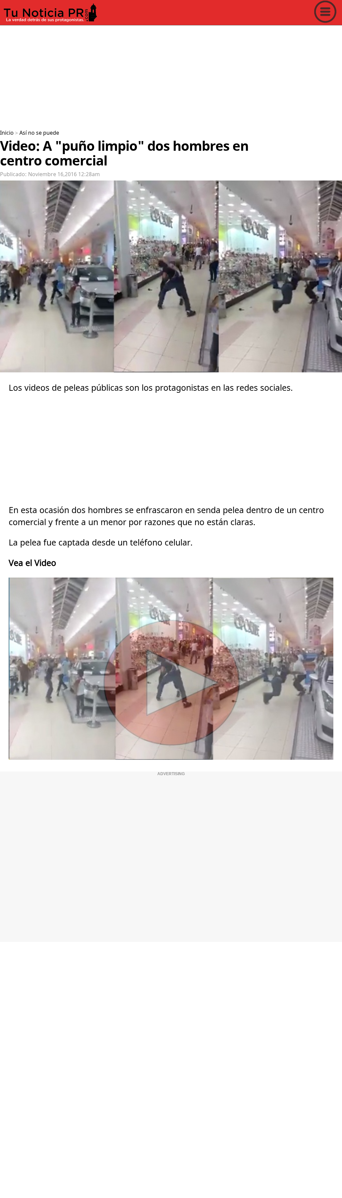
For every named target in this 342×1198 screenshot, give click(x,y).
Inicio (7, 133)
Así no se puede (39, 133)
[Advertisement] (171, 75)
